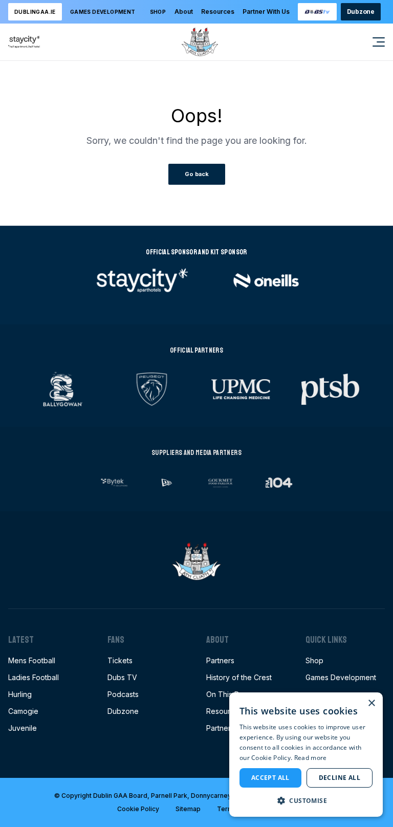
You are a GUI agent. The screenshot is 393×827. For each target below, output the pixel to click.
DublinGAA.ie (35, 12)
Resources (217, 11)
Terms (227, 809)
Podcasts (123, 694)
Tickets (120, 660)
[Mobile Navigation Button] (372, 42)
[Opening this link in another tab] (317, 11)
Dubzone (361, 11)
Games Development (340, 677)
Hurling (20, 694)
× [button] (371, 703)
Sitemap (188, 809)
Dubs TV (122, 677)
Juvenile (22, 728)
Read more (310, 757)
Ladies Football (33, 677)
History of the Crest (239, 677)
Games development (103, 12)
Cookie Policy (138, 809)
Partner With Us (266, 11)
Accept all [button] (270, 777)
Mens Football (31, 660)
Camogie (23, 711)
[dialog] (306, 754)
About (183, 11)
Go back (197, 174)
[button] (306, 800)
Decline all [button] (339, 777)
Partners (220, 660)
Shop (158, 12)
